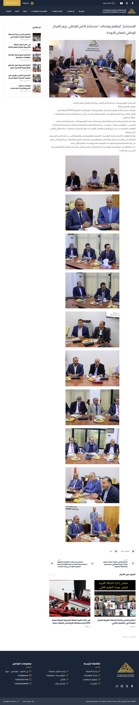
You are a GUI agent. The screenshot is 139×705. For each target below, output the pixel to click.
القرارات (93, 683)
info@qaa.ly (23, 675)
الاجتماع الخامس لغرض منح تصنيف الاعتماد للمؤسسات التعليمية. (19, 78)
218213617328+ (21, 679)
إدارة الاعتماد (91, 671)
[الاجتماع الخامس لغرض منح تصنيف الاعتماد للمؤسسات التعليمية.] (37, 78)
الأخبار (110, 551)
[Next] (51, 574)
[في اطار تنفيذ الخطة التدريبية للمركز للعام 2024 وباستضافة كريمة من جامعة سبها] (37, 47)
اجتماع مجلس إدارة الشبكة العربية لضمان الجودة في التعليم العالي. (19, 37)
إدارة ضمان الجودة (57, 671)
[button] (132, 686)
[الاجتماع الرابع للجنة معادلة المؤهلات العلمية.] (37, 58)
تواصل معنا (60, 683)
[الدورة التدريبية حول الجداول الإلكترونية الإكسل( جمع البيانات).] (37, 68)
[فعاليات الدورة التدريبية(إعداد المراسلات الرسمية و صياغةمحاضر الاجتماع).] (37, 88)
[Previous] (54, 574)
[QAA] (119, 11)
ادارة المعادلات (90, 675)
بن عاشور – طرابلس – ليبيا (16, 671)
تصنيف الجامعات (90, 679)
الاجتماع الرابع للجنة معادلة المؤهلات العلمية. (19, 56)
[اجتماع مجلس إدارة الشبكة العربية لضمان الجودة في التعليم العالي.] (37, 37)
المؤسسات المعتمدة (55, 675)
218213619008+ (21, 683)
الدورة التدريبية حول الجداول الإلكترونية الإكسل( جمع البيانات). (19, 67)
